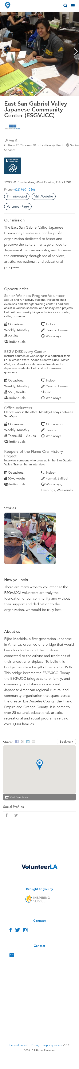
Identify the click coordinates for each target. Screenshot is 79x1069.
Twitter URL (16, 815)
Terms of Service (18, 1045)
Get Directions (19, 797)
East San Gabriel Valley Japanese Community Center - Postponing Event (32, 539)
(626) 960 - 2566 (24, 189)
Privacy (35, 1045)
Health (60, 145)
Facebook (10, 931)
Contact (11, 956)
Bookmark (66, 741)
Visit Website (43, 196)
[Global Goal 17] (12, 166)
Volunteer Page (18, 206)
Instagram (25, 931)
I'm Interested (17, 196)
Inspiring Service (52, 1045)
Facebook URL (6, 815)
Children (26, 145)
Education (44, 145)
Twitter (17, 931)
